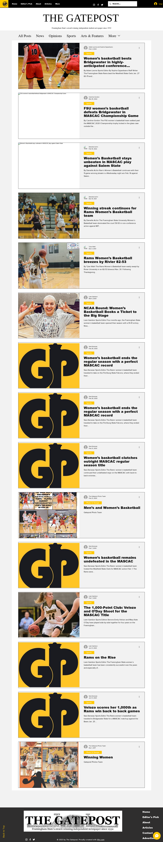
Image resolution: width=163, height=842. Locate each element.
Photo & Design (92, 503)
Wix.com (100, 839)
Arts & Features (92, 35)
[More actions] (140, 47)
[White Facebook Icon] (30, 839)
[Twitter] (102, 4)
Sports (71, 35)
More (112, 35)
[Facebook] (98, 4)
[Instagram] (94, 4)
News (40, 35)
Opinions (55, 35)
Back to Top (4, 831)
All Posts (24, 35)
